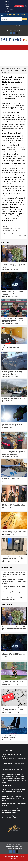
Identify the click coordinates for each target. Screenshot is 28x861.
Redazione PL (6, 269)
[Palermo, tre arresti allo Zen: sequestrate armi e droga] (14, 468)
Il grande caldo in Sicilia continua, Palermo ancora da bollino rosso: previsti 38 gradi (12, 425)
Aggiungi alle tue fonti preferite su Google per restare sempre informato (9, 6)
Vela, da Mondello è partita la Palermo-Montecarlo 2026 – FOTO (13, 598)
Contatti (18, 26)
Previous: (11, 228)
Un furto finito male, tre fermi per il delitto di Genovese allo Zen (12, 346)
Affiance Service (7, 87)
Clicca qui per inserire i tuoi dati (7, 21)
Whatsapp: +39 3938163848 (14, 30)
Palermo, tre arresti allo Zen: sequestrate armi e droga (10, 479)
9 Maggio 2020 (16, 87)
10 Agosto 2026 (14, 509)
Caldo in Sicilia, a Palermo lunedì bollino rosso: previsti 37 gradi (14, 532)
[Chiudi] (4, 6)
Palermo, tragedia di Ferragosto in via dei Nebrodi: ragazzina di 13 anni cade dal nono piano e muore (13, 373)
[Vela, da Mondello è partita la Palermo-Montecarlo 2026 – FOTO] (14, 725)
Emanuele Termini (7, 712)
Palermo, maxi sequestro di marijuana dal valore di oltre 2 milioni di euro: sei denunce (13, 266)
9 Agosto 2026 (13, 534)
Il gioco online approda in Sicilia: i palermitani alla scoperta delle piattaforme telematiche (12, 593)
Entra (24, 19)
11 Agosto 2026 (14, 429)
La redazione (11, 26)
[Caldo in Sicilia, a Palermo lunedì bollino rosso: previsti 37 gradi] (14, 520)
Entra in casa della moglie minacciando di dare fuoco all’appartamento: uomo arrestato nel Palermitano (13, 453)
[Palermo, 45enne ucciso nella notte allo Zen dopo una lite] (14, 388)
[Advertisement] (14, 58)
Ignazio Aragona (17, 769)
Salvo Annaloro (6, 684)
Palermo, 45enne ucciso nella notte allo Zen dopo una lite (13, 399)
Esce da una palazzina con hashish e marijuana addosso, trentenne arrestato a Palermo (14, 293)
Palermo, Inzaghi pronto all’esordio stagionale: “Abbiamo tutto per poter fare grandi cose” (13, 320)
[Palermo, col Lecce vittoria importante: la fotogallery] (14, 670)
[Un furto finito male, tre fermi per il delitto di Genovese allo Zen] (14, 335)
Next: (15, 233)
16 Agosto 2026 (14, 323)
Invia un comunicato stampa (14, 28)
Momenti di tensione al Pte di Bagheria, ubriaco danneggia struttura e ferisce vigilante (14, 558)
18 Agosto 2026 (15, 739)
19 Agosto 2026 (16, 712)
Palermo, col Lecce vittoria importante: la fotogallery (13, 587)
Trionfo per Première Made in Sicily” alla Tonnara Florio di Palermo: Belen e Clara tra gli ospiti (13, 505)
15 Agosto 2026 (14, 376)
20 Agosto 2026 (14, 269)
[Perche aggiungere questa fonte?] (26, 6)
